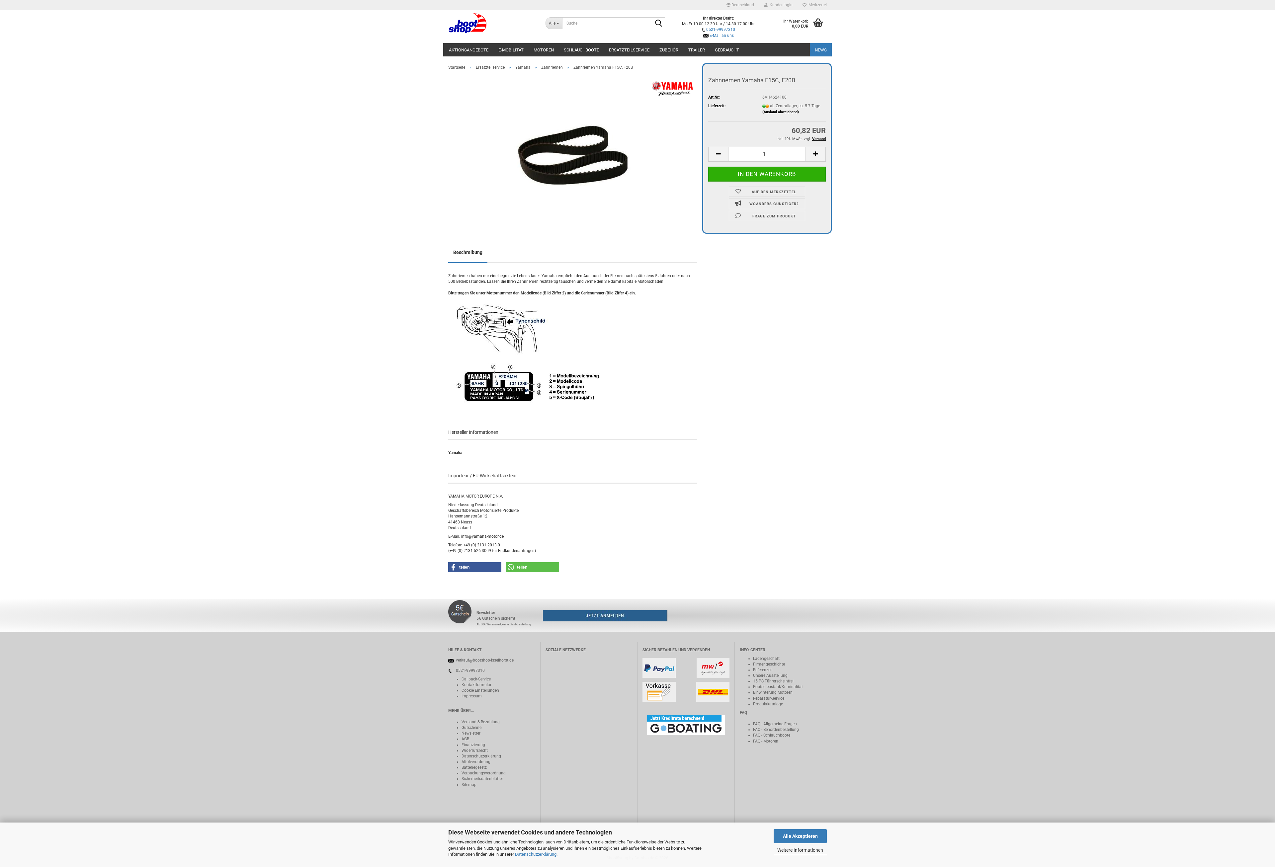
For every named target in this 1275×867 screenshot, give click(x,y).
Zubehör (668, 49)
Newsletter (471, 733)
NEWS (821, 49)
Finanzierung (473, 745)
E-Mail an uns (722, 35)
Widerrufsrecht (475, 750)
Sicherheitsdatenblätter (482, 778)
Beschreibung (467, 252)
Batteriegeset (473, 767)
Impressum (472, 696)
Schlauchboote (581, 49)
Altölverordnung (476, 761)
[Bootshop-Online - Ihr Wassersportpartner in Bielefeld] (492, 23)
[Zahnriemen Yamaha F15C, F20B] (573, 149)
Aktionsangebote (468, 49)
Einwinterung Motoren (773, 692)
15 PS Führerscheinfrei (773, 681)
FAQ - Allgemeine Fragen (775, 724)
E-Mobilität (511, 49)
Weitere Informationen (800, 850)
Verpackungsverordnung (484, 773)
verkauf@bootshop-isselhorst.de (485, 660)
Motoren (544, 49)
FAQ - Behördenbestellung (776, 729)
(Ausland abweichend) (780, 112)
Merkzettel (817, 5)
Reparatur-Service (768, 698)
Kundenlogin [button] (780, 5)
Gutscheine (471, 727)
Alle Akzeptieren (800, 836)
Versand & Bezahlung (481, 722)
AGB (465, 739)
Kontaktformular (476, 684)
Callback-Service (476, 679)
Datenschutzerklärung (535, 854)
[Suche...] (658, 24)
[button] (740, 5)
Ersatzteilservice (629, 49)
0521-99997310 (720, 29)
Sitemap (469, 784)
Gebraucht (727, 49)
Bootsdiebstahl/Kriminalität (778, 686)
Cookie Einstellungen (480, 690)
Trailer (696, 49)
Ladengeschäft (766, 658)
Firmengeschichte (769, 664)
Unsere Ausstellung (770, 675)
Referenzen (763, 670)
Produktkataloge (768, 704)
